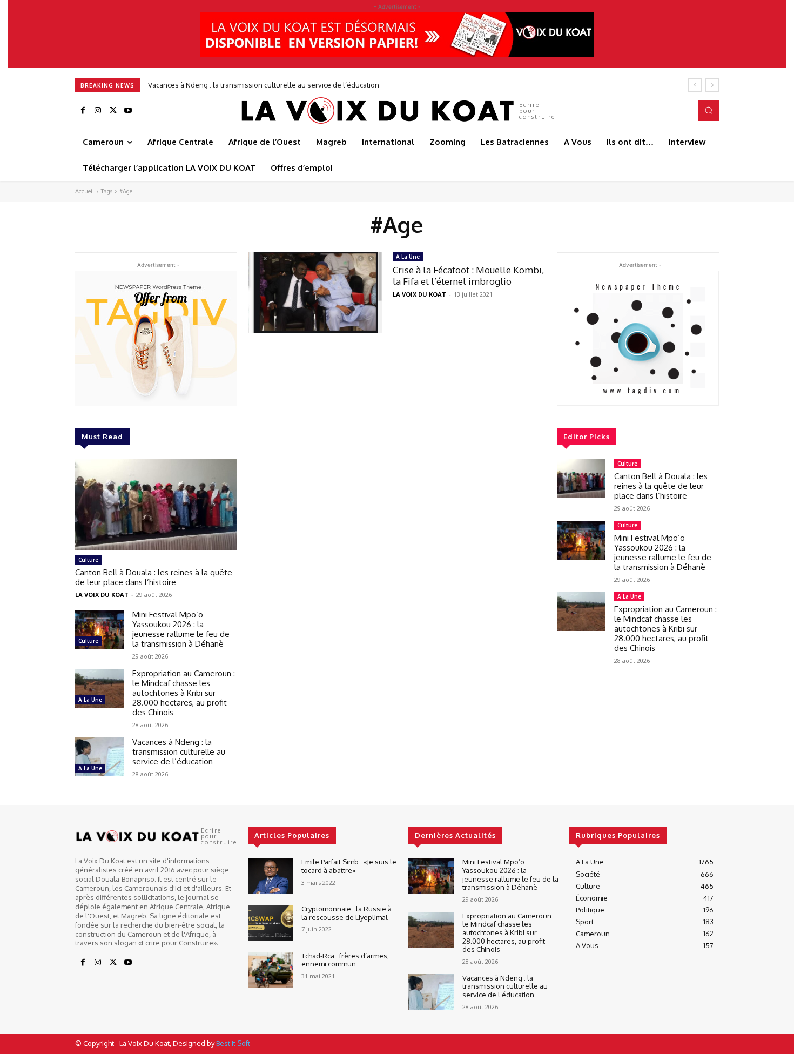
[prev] (695, 85)
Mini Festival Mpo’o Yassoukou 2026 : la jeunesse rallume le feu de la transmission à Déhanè (181, 629)
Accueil (84, 191)
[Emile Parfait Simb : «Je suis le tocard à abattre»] (270, 876)
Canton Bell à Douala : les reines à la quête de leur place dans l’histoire (153, 577)
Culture (88, 559)
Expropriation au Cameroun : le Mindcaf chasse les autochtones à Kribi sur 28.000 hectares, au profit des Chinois (183, 692)
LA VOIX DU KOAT (102, 594)
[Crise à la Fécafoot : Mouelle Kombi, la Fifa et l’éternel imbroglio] (315, 292)
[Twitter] (112, 110)
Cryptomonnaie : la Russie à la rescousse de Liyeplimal (346, 913)
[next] (712, 85)
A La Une (90, 699)
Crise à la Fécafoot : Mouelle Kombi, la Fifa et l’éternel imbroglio (468, 275)
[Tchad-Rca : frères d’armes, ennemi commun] (270, 970)
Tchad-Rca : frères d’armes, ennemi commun (345, 960)
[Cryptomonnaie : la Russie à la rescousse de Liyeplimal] (270, 923)
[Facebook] (82, 110)
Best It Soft (233, 1043)
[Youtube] (128, 110)
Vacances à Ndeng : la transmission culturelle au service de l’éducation (263, 84)
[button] (708, 110)
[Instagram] (97, 110)
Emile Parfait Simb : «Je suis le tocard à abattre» (348, 866)
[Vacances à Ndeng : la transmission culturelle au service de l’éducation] (99, 756)
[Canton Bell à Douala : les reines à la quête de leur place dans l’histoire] (156, 504)
